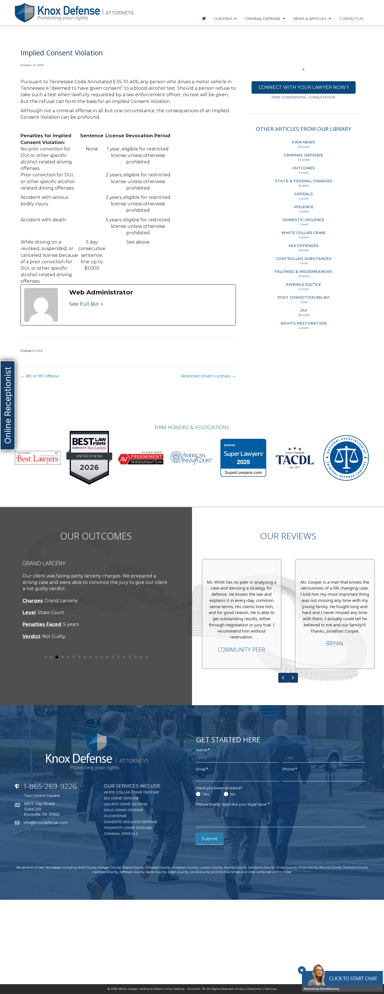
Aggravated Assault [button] (45, 657)
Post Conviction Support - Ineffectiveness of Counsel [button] (118, 657)
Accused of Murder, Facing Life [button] (68, 657)
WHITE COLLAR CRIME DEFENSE (131, 792)
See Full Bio (84, 304)
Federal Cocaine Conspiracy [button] (96, 657)
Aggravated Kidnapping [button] (84, 657)
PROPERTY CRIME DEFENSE (128, 828)
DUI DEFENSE (115, 816)
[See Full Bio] (102, 304)
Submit (209, 838)
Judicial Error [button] (113, 657)
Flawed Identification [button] (141, 657)
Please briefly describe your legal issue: (233, 804)
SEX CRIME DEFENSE (121, 798)
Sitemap (271, 989)
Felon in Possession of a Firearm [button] (51, 657)
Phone (290, 769)
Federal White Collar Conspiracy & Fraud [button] (56, 657)
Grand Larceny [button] (79, 657)
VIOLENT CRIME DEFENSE (126, 804)
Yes (205, 794)
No (232, 794)
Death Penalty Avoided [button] (146, 657)
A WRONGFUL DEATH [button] (135, 657)
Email (202, 769)
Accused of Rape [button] (62, 657)
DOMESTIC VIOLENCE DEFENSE (131, 822)
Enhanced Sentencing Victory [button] (107, 657)
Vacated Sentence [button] (101, 657)
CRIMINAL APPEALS (121, 833)
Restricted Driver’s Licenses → (208, 376)
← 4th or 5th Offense (40, 376)
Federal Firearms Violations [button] (90, 657)
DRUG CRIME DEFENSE (123, 810)
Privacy (240, 989)
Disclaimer (254, 989)
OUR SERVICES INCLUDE (132, 786)
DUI (39, 350)
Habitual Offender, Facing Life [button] (73, 657)
